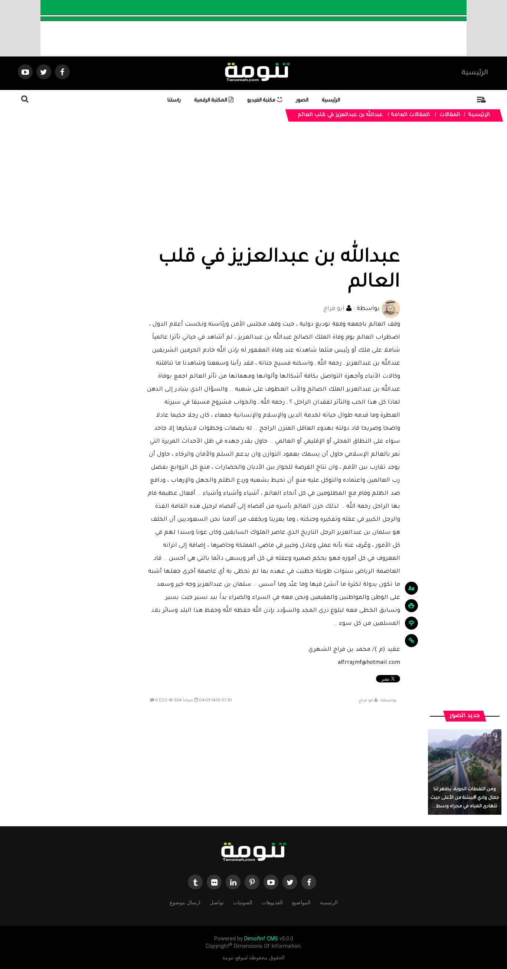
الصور (302, 100)
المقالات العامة (411, 115)
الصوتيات (242, 902)
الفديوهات (272, 902)
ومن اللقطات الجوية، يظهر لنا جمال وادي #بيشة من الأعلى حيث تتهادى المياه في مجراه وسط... (465, 798)
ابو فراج (333, 309)
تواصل (217, 902)
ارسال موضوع (185, 902)
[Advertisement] (273, 190)
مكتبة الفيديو (262, 100)
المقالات (450, 115)
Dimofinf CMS (261, 939)
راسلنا (174, 100)
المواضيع (301, 902)
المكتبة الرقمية (211, 100)
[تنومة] (253, 852)
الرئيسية (475, 73)
